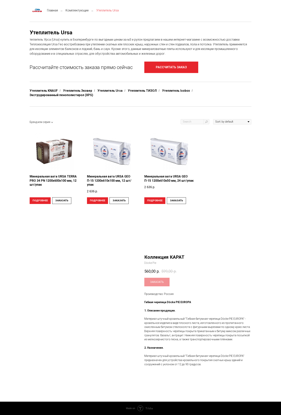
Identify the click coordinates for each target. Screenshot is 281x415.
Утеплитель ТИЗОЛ (142, 90)
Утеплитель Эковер (77, 90)
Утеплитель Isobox (176, 90)
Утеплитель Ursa (110, 90)
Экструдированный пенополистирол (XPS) (61, 95)
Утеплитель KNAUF (44, 90)
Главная (52, 10)
